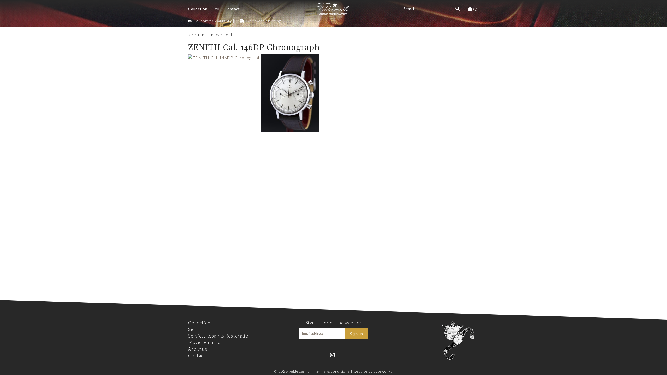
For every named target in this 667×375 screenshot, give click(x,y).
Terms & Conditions (332, 371)
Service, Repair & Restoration (219, 336)
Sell (216, 9)
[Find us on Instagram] (333, 354)
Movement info (204, 342)
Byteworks (383, 371)
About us (197, 349)
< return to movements (211, 34)
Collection (197, 9)
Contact (232, 9)
